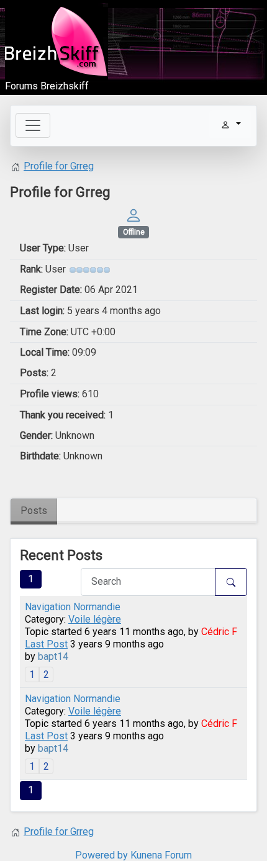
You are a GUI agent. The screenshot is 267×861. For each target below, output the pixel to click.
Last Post (46, 644)
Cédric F (219, 632)
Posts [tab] (33, 510)
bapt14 (53, 656)
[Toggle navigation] (33, 125)
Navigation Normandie (72, 607)
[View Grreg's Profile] (133, 214)
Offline (134, 232)
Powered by (101, 855)
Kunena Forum (161, 855)
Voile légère (94, 619)
